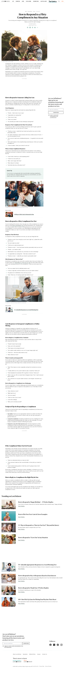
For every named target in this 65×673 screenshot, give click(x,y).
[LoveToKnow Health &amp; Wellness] (17, 661)
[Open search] (59, 1)
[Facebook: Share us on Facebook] (27, 27)
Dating (34, 11)
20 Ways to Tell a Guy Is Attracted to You (24, 214)
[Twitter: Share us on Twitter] (30, 27)
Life (26, 11)
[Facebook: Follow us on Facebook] (50, 645)
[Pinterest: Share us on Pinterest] (32, 27)
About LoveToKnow (17, 654)
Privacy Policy (41, 666)
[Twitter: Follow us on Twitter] (54, 645)
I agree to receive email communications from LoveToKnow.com (54, 116)
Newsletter (25, 654)
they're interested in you (18, 225)
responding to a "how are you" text (22, 262)
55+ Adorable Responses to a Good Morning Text (26, 309)
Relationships (30, 11)
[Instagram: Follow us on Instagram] (61, 645)
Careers (38, 654)
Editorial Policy (32, 654)
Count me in (56, 112)
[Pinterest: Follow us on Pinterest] (58, 645)
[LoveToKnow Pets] (28, 661)
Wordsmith (38, 11)
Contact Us (44, 654)
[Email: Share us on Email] (35, 27)
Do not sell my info (35, 666)
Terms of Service (48, 666)
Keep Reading (21, 506)
